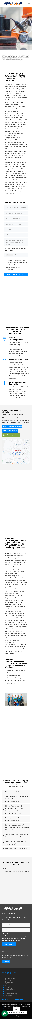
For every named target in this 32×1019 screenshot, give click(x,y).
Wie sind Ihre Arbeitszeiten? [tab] (14, 792)
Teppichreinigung (10, 990)
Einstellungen (16, 1016)
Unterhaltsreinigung (11, 994)
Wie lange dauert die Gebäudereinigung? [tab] (12, 819)
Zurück (1, 25)
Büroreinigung (9, 982)
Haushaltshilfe (9, 996)
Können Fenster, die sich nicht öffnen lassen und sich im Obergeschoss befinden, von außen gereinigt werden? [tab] (15, 809)
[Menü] (29, 3)
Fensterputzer (9, 986)
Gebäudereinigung (10, 978)
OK (16, 1009)
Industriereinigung (10, 984)
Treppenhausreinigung (12, 992)
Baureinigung (9, 980)
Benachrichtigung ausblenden (16, 1012)
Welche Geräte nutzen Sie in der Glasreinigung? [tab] (16, 842)
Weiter (30, 25)
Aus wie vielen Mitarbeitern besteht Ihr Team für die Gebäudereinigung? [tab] (17, 798)
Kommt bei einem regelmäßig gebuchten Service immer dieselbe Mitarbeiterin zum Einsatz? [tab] (17, 827)
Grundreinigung (9, 988)
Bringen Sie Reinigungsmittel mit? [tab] (16, 848)
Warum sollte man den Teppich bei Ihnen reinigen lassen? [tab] (17, 835)
